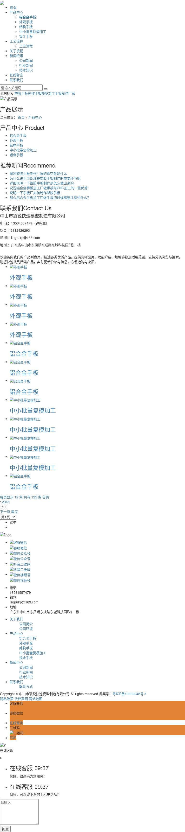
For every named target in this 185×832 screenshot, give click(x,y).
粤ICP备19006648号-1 (129, 693)
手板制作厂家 (65, 93)
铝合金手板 (27, 16)
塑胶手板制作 (24, 93)
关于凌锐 (16, 50)
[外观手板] (18, 266)
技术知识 (26, 70)
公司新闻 (26, 60)
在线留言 (16, 74)
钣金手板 (26, 36)
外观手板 (26, 21)
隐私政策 (6, 698)
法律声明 (21, 698)
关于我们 (16, 618)
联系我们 (16, 79)
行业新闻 (26, 65)
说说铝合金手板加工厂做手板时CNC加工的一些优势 (49, 187)
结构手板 (26, 26)
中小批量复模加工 (32, 31)
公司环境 (26, 628)
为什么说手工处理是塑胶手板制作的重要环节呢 (45, 178)
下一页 (5, 511)
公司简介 (26, 623)
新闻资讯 (16, 55)
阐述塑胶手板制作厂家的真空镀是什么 (38, 173)
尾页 (14, 511)
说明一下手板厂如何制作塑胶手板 (35, 192)
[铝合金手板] (20, 342)
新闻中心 (16, 662)
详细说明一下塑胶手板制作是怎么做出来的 (42, 183)
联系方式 (26, 686)
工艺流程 (16, 41)
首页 (13, 7)
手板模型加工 (45, 93)
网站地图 (35, 698)
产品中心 (16, 12)
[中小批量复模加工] (25, 399)
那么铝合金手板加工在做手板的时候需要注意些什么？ (50, 197)
